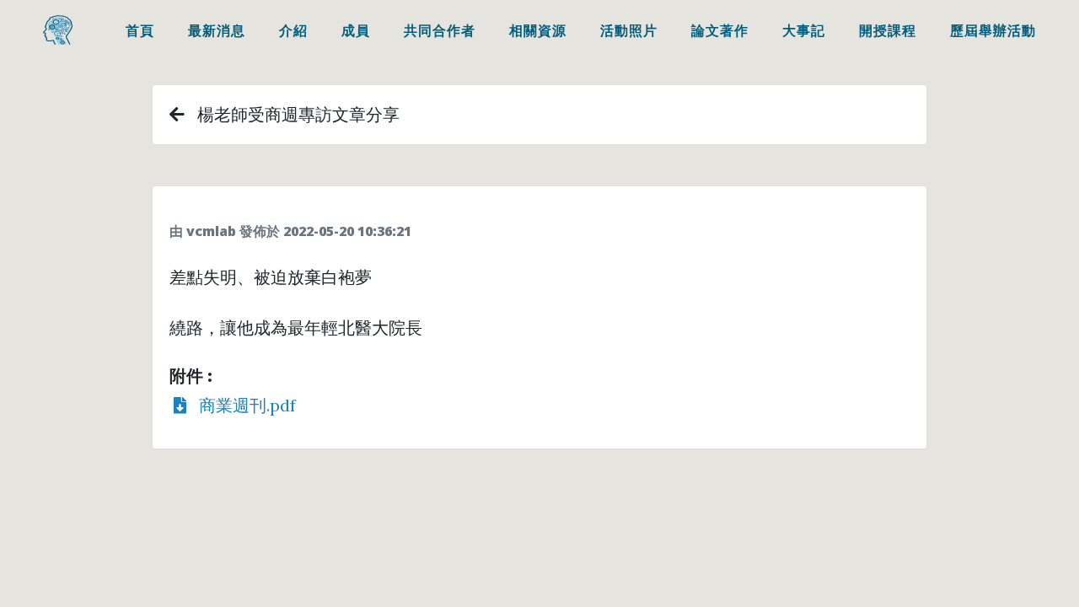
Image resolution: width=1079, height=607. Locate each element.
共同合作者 (439, 30)
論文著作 (720, 30)
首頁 (140, 30)
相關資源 (537, 30)
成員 (355, 30)
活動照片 (629, 30)
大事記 (803, 30)
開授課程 (887, 30)
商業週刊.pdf (241, 405)
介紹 (293, 30)
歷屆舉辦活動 (993, 30)
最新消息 (216, 30)
